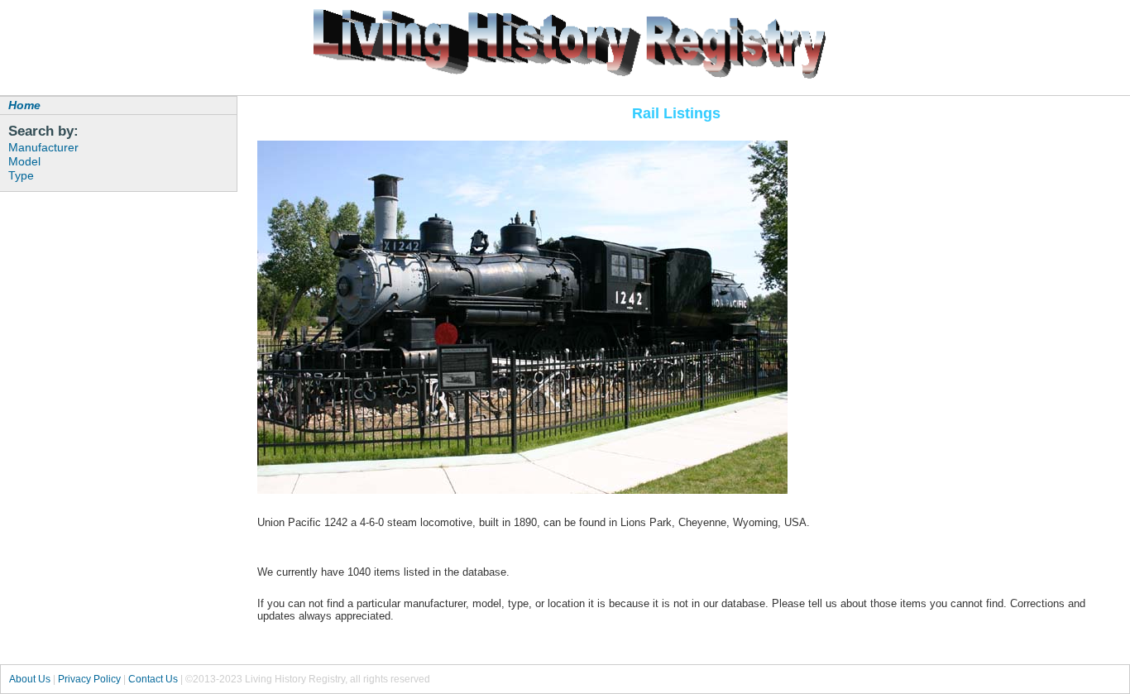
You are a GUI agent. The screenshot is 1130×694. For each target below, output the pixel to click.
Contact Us (153, 679)
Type (21, 175)
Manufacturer (43, 147)
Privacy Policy (89, 679)
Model (24, 161)
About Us (29, 679)
